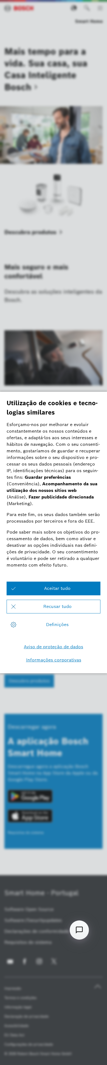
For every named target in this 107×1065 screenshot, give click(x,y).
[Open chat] (79, 930)
